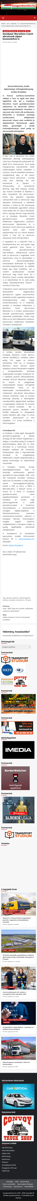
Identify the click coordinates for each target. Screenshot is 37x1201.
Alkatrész (13, 31)
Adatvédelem (29, 1186)
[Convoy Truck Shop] (18, 1128)
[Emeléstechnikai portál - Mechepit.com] (18, 704)
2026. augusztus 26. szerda (11, 996)
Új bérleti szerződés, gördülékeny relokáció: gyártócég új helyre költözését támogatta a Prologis (18, 957)
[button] (3, 17)
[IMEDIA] (18, 750)
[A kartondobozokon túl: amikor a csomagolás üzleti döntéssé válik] (18, 978)
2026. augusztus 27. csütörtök (12, 961)
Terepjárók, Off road (9, 1168)
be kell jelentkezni (26, 636)
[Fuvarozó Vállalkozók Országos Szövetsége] (7, 681)
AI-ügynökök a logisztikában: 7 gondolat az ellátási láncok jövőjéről (18, 1028)
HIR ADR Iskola (7, 1148)
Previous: (18, 608)
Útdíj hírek (5, 1171)
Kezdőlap (9, 1182)
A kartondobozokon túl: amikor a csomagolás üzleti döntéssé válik (14, 993)
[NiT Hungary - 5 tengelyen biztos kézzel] (18, 810)
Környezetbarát (13, 910)
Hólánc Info (6, 1153)
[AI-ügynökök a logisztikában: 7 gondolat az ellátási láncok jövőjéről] (18, 1013)
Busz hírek (21, 31)
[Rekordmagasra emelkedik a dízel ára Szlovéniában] (18, 1048)
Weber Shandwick (16, 545)
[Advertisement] (18, 64)
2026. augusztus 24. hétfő (11, 1066)
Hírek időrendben (8, 1150)
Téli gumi (28, 600)
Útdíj (16, 1182)
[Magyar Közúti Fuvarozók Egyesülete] (7, 670)
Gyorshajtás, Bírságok (25, 1184)
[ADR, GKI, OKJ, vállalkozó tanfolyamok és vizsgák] (14, 660)
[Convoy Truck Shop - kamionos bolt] (20, 681)
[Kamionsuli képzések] (17, 728)
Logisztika (22, 910)
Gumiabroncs (20, 600)
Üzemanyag (18, 1057)
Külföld (11, 1057)
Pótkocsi (5, 1162)
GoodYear (12, 600)
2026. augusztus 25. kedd (11, 1031)
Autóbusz (6, 600)
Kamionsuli (6, 1159)
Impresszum (18, 1186)
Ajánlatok (6, 31)
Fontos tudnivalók (8, 1184)
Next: (16, 617)
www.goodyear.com (26, 539)
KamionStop (24, 1182)
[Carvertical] (18, 1096)
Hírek (28, 31)
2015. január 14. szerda (10, 42)
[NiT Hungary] (19, 670)
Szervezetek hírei (20, 913)
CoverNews (25, 1195)
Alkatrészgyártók (25, 598)
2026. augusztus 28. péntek (11, 924)
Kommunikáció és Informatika (17, 1020)
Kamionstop (6, 1156)
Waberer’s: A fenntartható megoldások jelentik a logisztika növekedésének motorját (17, 920)
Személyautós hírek (9, 1165)
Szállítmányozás (8, 913)
